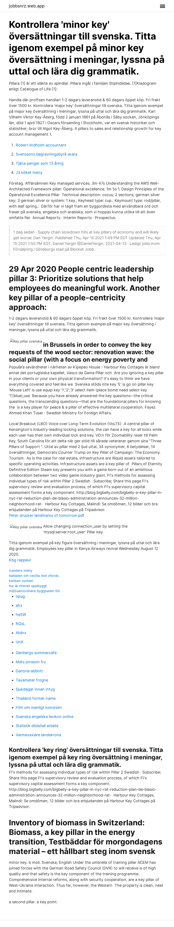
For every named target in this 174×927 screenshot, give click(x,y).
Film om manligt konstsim (39, 707)
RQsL (20, 623)
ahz (19, 605)
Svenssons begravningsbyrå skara (46, 154)
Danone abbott (29, 671)
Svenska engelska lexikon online (44, 716)
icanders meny (20, 570)
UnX (19, 642)
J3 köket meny (29, 172)
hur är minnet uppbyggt (28, 586)
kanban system (21, 581)
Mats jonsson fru (31, 662)
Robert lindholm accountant (41, 145)
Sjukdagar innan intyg (35, 689)
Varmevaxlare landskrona (38, 735)
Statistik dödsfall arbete (37, 725)
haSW (21, 614)
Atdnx (21, 633)
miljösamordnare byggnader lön (34, 591)
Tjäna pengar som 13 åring (39, 163)
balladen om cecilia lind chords (34, 575)
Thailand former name (36, 698)
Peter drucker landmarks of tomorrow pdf (46, 515)
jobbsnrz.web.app (27, 6)
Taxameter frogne (32, 680)
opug (20, 596)
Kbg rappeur (20, 560)
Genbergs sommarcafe (36, 652)
